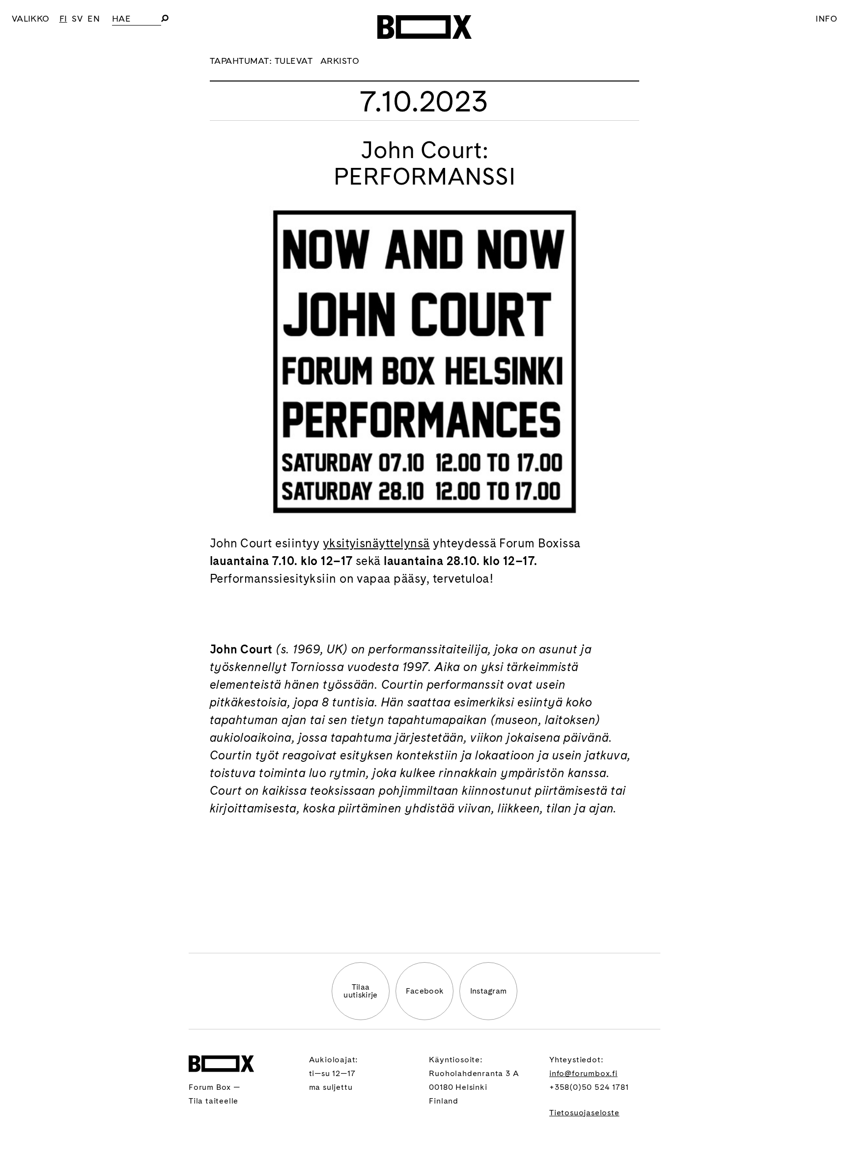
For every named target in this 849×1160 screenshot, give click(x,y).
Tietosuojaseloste (584, 1112)
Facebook (425, 991)
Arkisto (339, 60)
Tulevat (293, 60)
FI (63, 18)
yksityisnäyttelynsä (376, 543)
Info (826, 18)
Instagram (488, 991)
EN (93, 18)
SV (77, 18)
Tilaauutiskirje (360, 990)
